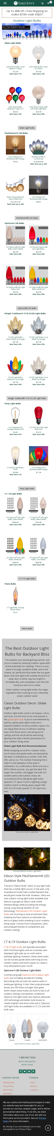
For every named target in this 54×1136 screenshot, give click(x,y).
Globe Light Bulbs (27, 128)
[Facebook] (20, 1071)
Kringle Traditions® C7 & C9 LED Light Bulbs (27, 398)
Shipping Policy (8, 1082)
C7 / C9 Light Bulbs (27, 578)
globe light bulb (15, 719)
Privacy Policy (8, 1086)
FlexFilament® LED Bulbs (27, 218)
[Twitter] (25, 1071)
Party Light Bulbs (27, 488)
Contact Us (34, 1090)
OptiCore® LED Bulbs (27, 308)
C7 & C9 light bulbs (13, 947)
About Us (33, 1086)
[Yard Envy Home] (24, 3)
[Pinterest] (29, 1071)
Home (32, 1082)
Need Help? (7, 1093)
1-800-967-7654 (27, 1057)
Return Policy (8, 1090)
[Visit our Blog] (33, 1071)
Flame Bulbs (27, 628)
